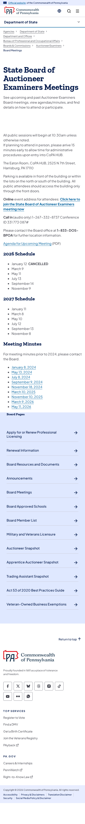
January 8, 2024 (24, 367)
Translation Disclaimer (60, 794)
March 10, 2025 (23, 392)
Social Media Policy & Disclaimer (33, 798)
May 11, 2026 (21, 406)
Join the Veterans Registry (20, 738)
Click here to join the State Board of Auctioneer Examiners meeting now (41, 204)
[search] (69, 11)
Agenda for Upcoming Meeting (27, 243)
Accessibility (10, 794)
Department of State (21, 22)
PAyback (9, 745)
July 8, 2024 (21, 377)
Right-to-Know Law (16, 777)
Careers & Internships (17, 763)
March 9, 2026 (23, 401)
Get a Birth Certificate (18, 731)
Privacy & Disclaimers (33, 794)
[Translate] (59, 11)
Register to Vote (14, 717)
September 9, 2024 (27, 382)
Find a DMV (10, 724)
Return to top (68, 639)
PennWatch (11, 770)
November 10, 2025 (27, 397)
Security (7, 798)
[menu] (77, 11)
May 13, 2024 (22, 372)
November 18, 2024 (27, 387)
